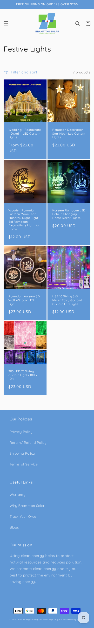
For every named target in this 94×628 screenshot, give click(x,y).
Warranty (18, 494)
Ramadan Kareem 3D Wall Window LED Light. (24, 300)
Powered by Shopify (74, 619)
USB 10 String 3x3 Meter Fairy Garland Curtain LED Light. (67, 300)
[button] (6, 23)
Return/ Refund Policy (28, 442)
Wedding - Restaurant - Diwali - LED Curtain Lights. (24, 133)
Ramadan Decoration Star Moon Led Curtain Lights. (68, 133)
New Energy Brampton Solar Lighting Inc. (40, 619)
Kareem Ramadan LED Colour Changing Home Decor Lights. (69, 214)
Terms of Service (24, 464)
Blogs (14, 527)
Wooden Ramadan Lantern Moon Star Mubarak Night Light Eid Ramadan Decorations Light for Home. (24, 220)
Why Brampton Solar (27, 506)
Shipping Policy (22, 453)
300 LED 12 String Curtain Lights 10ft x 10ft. (23, 374)
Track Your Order (24, 516)
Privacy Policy (21, 432)
